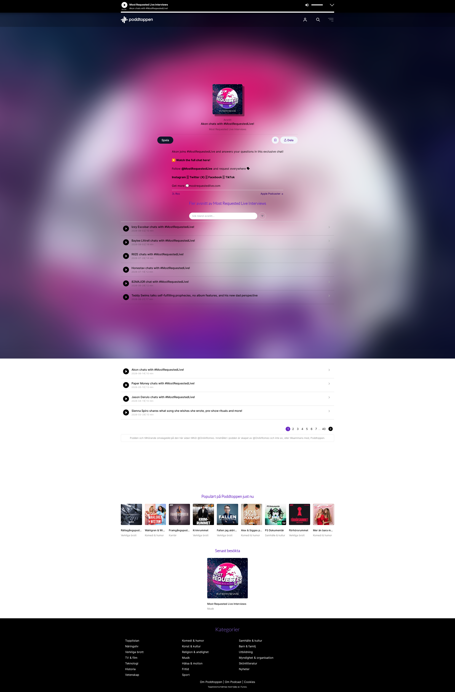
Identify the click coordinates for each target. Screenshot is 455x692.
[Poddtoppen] (137, 19)
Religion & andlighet (195, 652)
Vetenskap (132, 675)
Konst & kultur (191, 646)
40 (324, 429)
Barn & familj (247, 646)
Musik (186, 657)
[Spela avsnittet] (126, 228)
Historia (130, 669)
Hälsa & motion (192, 663)
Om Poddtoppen (211, 682)
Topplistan (132, 640)
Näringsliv (131, 646)
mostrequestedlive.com (204, 185)
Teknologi (131, 663)
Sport (186, 675)
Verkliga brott (134, 652)
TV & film (131, 657)
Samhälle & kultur (250, 640)
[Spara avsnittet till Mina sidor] (275, 140)
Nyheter (244, 669)
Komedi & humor (193, 640)
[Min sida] (305, 20)
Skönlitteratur (248, 663)
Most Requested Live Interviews (227, 129)
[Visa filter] (262, 216)
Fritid (185, 669)
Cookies (249, 682)
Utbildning (246, 652)
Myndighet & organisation (256, 657)
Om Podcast (233, 682)
